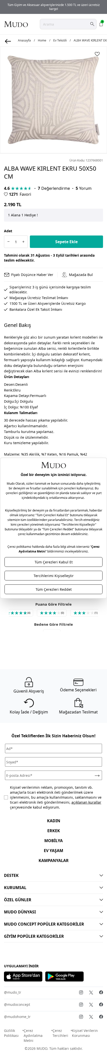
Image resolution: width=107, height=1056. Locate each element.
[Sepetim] (101, 24)
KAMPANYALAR (54, 860)
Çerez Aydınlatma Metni (33, 1035)
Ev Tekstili (60, 40)
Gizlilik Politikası (11, 1033)
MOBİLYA (53, 840)
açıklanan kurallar (86, 802)
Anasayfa (24, 40)
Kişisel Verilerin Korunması (85, 1033)
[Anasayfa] (16, 24)
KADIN (53, 820)
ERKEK (53, 830)
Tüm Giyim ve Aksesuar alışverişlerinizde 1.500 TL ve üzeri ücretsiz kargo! (53, 7)
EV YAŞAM (53, 850)
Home (42, 40)
